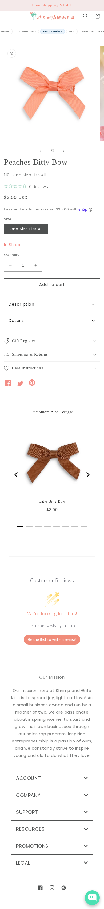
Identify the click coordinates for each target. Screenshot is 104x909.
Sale (72, 31)
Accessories (52, 31)
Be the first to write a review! (52, 639)
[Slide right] (64, 151)
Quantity (11, 254)
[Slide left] (40, 151)
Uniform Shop (26, 31)
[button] (7, 16)
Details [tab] (16, 320)
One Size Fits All (26, 229)
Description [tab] (21, 304)
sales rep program (46, 734)
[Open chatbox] (92, 897)
